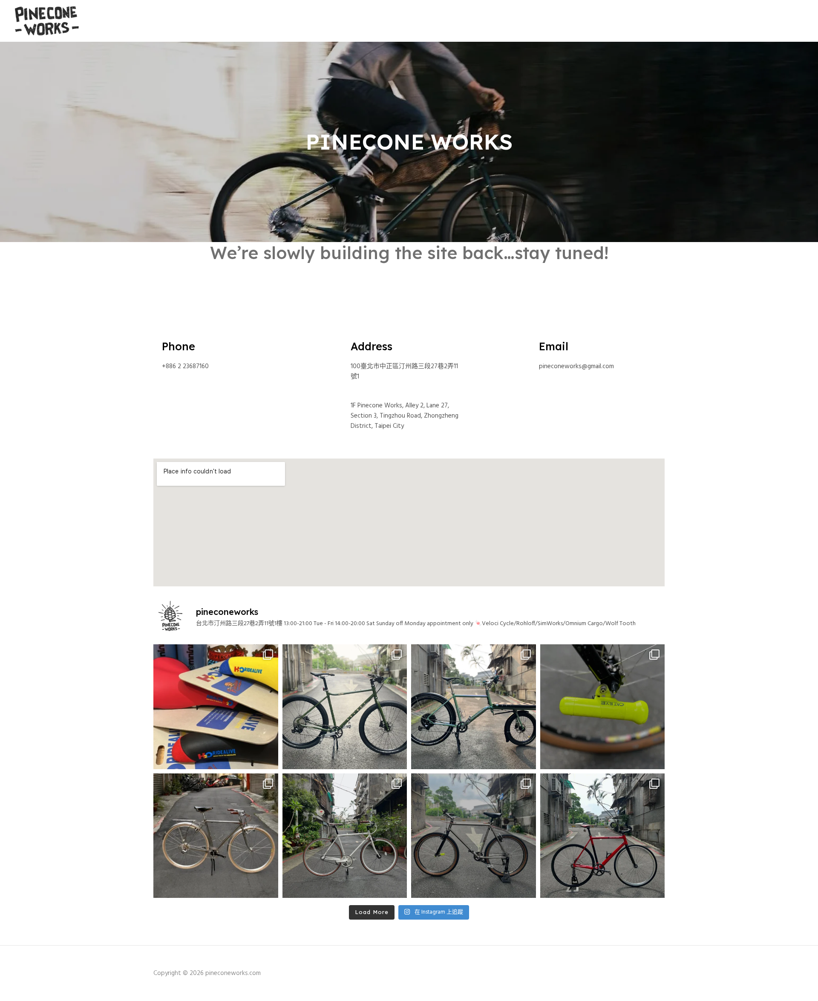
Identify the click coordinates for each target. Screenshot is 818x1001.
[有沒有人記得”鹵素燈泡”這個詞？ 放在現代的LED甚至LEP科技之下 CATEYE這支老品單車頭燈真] (602, 706)
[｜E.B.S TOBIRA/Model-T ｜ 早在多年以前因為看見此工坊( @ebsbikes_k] (215, 835)
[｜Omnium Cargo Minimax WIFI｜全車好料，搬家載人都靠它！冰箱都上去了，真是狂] (473, 706)
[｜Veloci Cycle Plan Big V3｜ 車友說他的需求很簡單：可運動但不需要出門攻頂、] (344, 706)
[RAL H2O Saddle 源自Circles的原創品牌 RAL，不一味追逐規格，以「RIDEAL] (215, 706)
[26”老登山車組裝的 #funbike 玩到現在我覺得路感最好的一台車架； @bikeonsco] (473, 835)
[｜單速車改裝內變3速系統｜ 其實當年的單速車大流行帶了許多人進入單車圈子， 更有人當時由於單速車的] (344, 835)
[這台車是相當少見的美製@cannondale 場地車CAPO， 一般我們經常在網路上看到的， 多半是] (602, 835)
